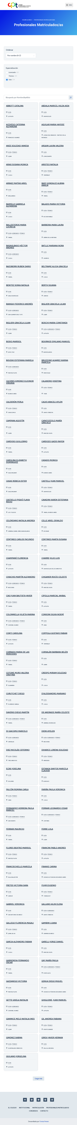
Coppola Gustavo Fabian (54, 633)
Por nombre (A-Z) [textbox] (14, 55)
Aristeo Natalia (50, 164)
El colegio (12, 1108)
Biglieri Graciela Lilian (54, 304)
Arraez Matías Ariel (16, 183)
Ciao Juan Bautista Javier (19, 595)
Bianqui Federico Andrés (19, 304)
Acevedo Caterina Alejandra (15, 125)
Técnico (14, 152)
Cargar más (38, 1079)
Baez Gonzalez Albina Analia (53, 184)
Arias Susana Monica (17, 164)
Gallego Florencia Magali (20, 923)
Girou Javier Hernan (52, 1037)
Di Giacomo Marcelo (16, 731)
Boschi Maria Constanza (54, 323)
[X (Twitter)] (32, 1100)
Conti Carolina (14, 633)
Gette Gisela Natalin (17, 1000)
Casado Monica (50, 460)
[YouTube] (45, 1100)
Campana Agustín (15, 420)
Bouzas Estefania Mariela (19, 360)
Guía (9, 112)
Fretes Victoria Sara (17, 885)
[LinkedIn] (52, 1100)
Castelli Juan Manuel (53, 481)
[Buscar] (71, 97)
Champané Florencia (17, 558)
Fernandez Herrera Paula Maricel (20, 809)
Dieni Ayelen (48, 731)
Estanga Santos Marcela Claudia (55, 769)
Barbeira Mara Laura (53, 225)
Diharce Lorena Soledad (55, 750)
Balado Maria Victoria (53, 204)
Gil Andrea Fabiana (51, 1019)
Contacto (44, 1111)
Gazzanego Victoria (16, 981)
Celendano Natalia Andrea (20, 520)
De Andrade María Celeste (55, 712)
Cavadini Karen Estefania (55, 500)
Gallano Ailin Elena (52, 904)
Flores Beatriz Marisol (18, 848)
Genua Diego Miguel (52, 981)
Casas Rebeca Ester (16, 481)
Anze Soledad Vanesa (17, 145)
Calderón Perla (14, 402)
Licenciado (15, 233)
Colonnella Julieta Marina (20, 614)
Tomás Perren (44, 1121)
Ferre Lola (47, 829)
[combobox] (21, 55)
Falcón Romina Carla (17, 789)
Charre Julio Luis (51, 558)
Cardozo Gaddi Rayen (53, 441)
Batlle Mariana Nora (53, 245)
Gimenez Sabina (14, 1037)
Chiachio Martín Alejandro (20, 577)
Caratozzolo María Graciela (52, 421)
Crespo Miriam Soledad (54, 673)
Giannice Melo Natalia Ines (20, 1019)
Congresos (33, 1111)
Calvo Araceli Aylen (52, 402)
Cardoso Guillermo (16, 441)
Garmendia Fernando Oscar (17, 961)
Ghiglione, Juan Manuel (54, 1000)
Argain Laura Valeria (53, 145)
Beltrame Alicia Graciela (55, 266)
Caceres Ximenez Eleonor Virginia (20, 382)
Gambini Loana (49, 923)
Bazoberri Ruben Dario (18, 266)
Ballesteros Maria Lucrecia (16, 226)
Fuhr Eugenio (49, 885)
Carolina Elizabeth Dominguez (16, 461)
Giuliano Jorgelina (16, 1056)
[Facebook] (25, 1100)
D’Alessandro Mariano (54, 693)
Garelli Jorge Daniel (52, 941)
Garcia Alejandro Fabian (19, 941)
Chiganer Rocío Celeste (54, 577)
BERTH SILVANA (49, 285)
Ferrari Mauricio (15, 829)
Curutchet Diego (15, 693)
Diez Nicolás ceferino (17, 750)
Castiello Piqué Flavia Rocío (18, 501)
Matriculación (38, 1108)
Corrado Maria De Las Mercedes (17, 653)
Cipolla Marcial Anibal (54, 595)
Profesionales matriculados (57, 1108)
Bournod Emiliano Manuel (56, 341)
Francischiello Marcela (19, 866)
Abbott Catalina (14, 106)
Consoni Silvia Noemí (53, 614)
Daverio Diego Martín (17, 712)
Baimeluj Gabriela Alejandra (15, 205)
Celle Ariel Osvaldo (52, 520)
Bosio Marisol (13, 341)
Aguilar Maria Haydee (53, 124)
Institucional (24, 1108)
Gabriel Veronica (15, 904)
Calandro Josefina (51, 381)
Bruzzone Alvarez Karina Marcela (55, 361)
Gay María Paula (50, 960)
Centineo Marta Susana (54, 539)
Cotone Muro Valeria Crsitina (17, 674)
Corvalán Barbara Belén (55, 652)
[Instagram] (38, 1100)
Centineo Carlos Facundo (20, 539)
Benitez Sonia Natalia (17, 285)
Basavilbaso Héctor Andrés (16, 246)
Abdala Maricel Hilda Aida (55, 106)
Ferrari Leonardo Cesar (54, 808)
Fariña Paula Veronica (53, 789)
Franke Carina (49, 866)
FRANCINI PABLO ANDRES (54, 848)
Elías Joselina (13, 768)
